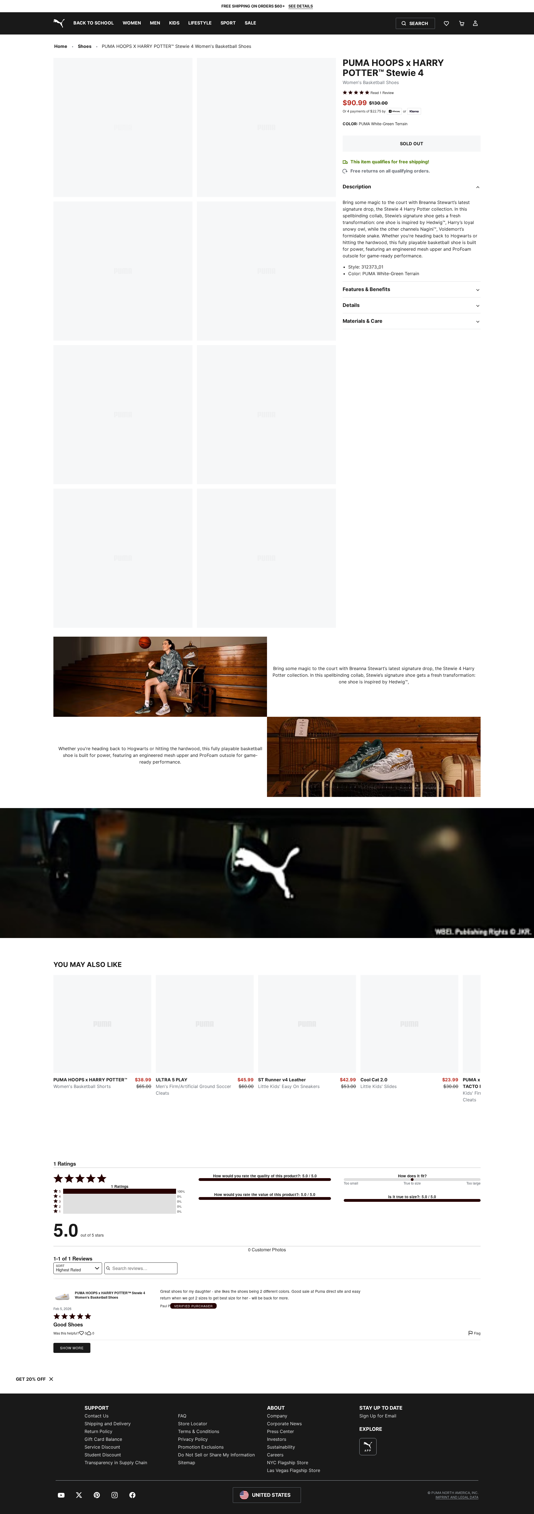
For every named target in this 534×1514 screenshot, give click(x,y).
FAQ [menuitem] (182, 1416)
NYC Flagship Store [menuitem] (287, 1462)
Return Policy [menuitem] (98, 1431)
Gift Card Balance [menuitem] (103, 1439)
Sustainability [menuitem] (281, 1447)
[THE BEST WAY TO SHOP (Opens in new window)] (368, 1446)
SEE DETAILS (300, 6)
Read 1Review (382, 92)
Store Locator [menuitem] (192, 1423)
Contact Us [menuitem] (96, 1416)
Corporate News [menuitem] (284, 1423)
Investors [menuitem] (276, 1439)
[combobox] (77, 1268)
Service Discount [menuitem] (102, 1447)
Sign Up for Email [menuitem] (377, 1416)
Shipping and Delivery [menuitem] (108, 1423)
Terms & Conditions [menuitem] (198, 1431)
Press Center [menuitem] (280, 1431)
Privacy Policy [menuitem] (193, 1439)
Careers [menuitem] (275, 1455)
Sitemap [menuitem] (186, 1462)
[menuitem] (93, 23)
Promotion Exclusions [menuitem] (201, 1447)
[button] (119, 1191)
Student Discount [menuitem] (103, 1455)
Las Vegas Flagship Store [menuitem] (293, 1470)
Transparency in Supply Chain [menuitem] (116, 1462)
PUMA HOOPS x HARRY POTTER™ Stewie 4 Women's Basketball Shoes (110, 1295)
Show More (72, 1347)
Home (60, 46)
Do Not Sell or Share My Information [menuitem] (216, 1455)
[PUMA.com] (57, 23)
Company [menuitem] (277, 1416)
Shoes (85, 46)
